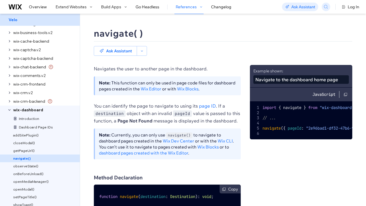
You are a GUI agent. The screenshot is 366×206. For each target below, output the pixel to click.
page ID (207, 106)
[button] (115, 51)
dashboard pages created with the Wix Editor (143, 153)
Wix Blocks (187, 89)
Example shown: (268, 71)
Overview (38, 6)
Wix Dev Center (178, 141)
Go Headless (147, 6)
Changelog (221, 6)
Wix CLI (225, 141)
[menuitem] (40, 20)
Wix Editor (151, 89)
